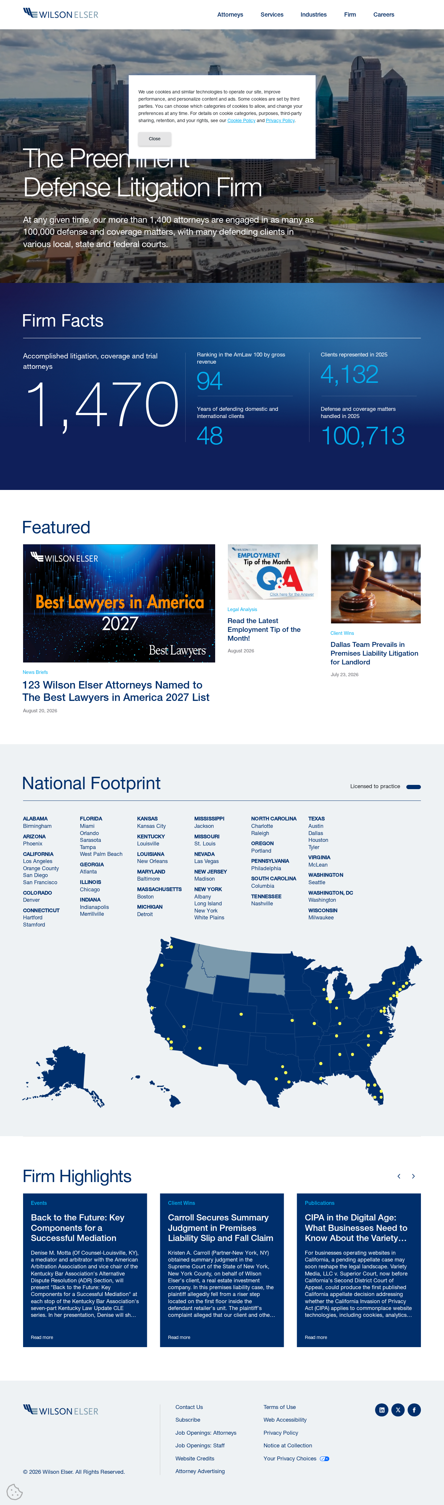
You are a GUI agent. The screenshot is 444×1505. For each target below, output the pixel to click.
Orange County (41, 868)
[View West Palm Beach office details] (381, 1091)
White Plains (209, 917)
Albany (202, 896)
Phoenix (32, 843)
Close (155, 138)
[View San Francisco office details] (152, 1008)
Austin (315, 826)
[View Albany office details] (394, 983)
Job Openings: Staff (200, 1445)
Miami (87, 826)
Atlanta (88, 871)
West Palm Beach (101, 854)
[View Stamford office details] (400, 989)
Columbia (262, 886)
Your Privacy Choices (290, 1458)
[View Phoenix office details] (200, 1048)
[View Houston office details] (289, 1082)
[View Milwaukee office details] (324, 989)
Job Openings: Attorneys (206, 1432)
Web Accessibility (285, 1419)
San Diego (35, 875)
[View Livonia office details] (349, 992)
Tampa (88, 846)
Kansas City (151, 826)
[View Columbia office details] (368, 1045)
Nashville (262, 903)
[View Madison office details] (394, 995)
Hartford (33, 917)
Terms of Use (280, 1407)
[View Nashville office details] (336, 1036)
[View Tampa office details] (368, 1085)
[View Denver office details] (241, 1014)
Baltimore (148, 878)
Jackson (204, 826)
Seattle (316, 882)
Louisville (148, 843)
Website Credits (195, 1458)
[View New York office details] (397, 995)
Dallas (315, 832)
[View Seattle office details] (171, 947)
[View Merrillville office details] (330, 1002)
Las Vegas (206, 861)
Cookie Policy (241, 120)
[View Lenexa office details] (292, 1020)
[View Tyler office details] (285, 1072)
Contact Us (189, 1407)
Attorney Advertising (200, 1471)
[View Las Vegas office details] (184, 1026)
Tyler (313, 846)
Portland (261, 850)
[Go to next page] (413, 1176)
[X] (398, 1410)
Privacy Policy (281, 1432)
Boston (145, 896)
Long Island (208, 903)
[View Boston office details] (406, 983)
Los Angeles (37, 861)
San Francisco (40, 882)
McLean (318, 864)
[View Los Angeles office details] (168, 1039)
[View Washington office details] (384, 1011)
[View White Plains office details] (397, 992)
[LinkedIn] (381, 1410)
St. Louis (204, 843)
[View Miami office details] (381, 1097)
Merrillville (92, 914)
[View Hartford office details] (403, 986)
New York (205, 910)
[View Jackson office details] (320, 1063)
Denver (31, 900)
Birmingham (37, 826)
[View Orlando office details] (374, 1085)
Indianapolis (94, 906)
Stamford (34, 924)
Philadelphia (266, 868)
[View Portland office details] (161, 965)
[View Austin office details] (276, 1078)
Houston (318, 840)
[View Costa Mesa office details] (171, 1042)
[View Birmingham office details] (340, 1054)
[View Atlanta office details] (352, 1054)
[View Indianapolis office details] (336, 1008)
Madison (204, 878)
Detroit (145, 914)
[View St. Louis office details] (314, 1023)
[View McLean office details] (381, 1011)
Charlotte (262, 826)
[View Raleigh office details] (381, 1032)
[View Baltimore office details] (384, 1008)
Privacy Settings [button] (16, 1493)
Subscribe (188, 1419)
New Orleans (152, 861)
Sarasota (90, 840)
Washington (322, 900)
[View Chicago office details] (327, 998)
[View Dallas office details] (282, 1066)
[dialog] (222, 117)
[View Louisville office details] (340, 1023)
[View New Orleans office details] (320, 1078)
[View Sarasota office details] (374, 1097)
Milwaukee (321, 917)
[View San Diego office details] (171, 1048)
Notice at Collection (288, 1445)
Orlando (89, 832)
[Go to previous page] (398, 1176)
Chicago (90, 889)
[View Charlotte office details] (368, 1036)
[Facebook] (414, 1410)
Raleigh (260, 832)
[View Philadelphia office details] (390, 998)
